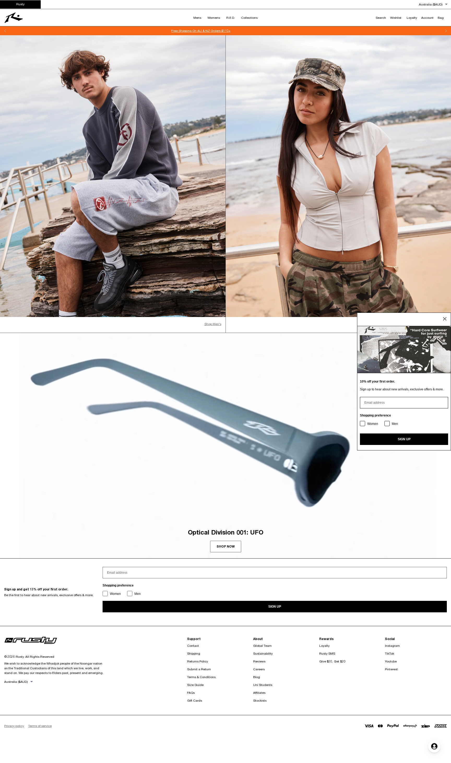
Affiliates (259, 693)
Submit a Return (199, 669)
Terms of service (40, 726)
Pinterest (391, 669)
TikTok (389, 653)
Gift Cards (194, 700)
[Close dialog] (444, 318)
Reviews (259, 661)
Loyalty (324, 646)
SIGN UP (274, 606)
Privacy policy (14, 726)
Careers (259, 669)
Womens (213, 18)
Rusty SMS (327, 653)
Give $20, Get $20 (332, 661)
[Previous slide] (5, 31)
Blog (256, 677)
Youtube (391, 661)
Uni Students (262, 685)
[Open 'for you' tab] (434, 746)
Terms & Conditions (201, 677)
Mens (197, 18)
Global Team (262, 646)
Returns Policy (197, 661)
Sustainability (263, 653)
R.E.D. (230, 18)
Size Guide (195, 685)
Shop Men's (212, 324)
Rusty (20, 4)
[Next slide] (446, 31)
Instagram (392, 646)
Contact (193, 646)
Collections (249, 18)
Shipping (193, 653)
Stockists (259, 700)
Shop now (226, 546)
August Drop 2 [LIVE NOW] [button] (228, 31)
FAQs (191, 693)
